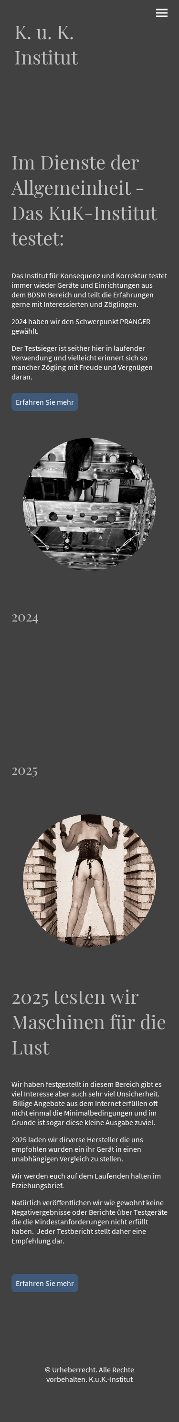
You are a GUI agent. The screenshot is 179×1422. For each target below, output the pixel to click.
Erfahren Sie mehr (45, 402)
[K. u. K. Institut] (48, 78)
